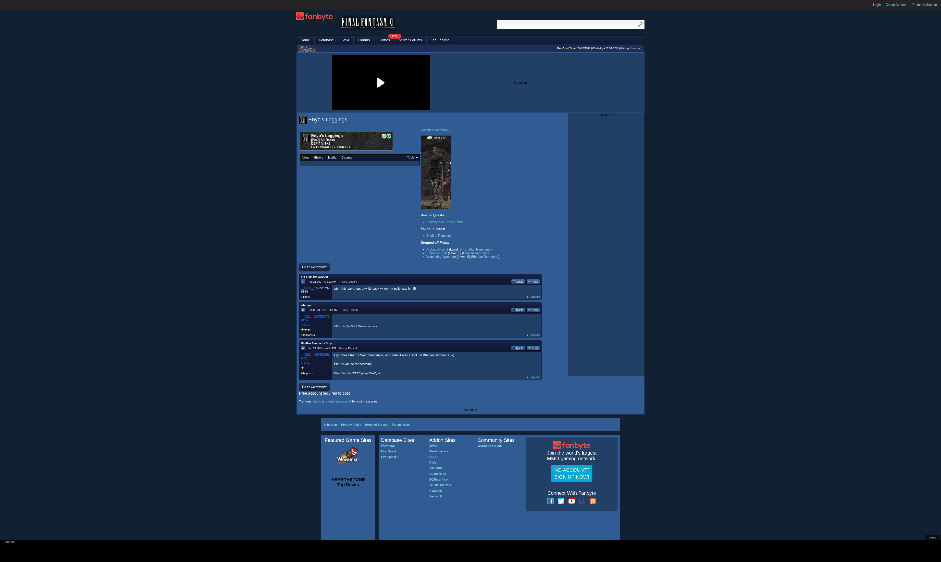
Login (877, 5)
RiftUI (433, 462)
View (305, 157)
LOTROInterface (440, 485)
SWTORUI (436, 468)
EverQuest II (389, 457)
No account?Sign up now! (571, 473)
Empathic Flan (436, 253)
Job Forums (440, 40)
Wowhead (388, 445)
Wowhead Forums (490, 445)
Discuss (346, 157)
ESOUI (433, 457)
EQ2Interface (438, 479)
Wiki (346, 40)
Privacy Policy (351, 424)
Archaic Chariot (437, 249)
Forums (364, 40)
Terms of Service (376, 424)
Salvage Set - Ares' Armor (444, 222)
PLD (331, 147)
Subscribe (330, 424)
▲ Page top (533, 296)
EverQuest (388, 451)
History (318, 157)
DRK (338, 147)
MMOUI (434, 445)
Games (386, 39)
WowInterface (438, 451)
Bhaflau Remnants (439, 236)
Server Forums (410, 40)
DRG (346, 147)
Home (305, 40)
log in (317, 401)
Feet (315, 140)
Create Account (896, 5)
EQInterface (437, 474)
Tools (410, 157)
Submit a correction (434, 130)
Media (332, 157)
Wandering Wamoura (441, 257)
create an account (338, 401)
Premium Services (925, 5)
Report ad (520, 82)
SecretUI (435, 496)
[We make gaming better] (16, 5)
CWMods (435, 491)
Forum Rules (401, 424)
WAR (323, 147)
